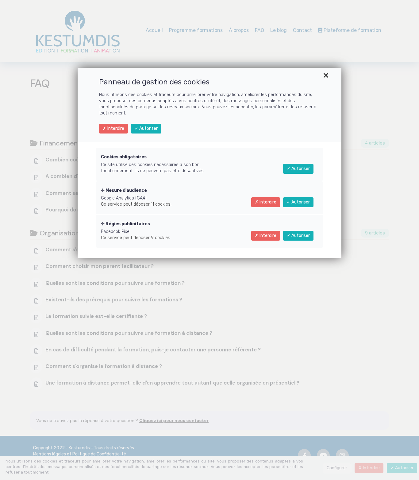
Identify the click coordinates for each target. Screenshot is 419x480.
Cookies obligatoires (124, 157)
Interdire (115, 128)
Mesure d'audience (126, 190)
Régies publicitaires (127, 223)
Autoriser (148, 128)
